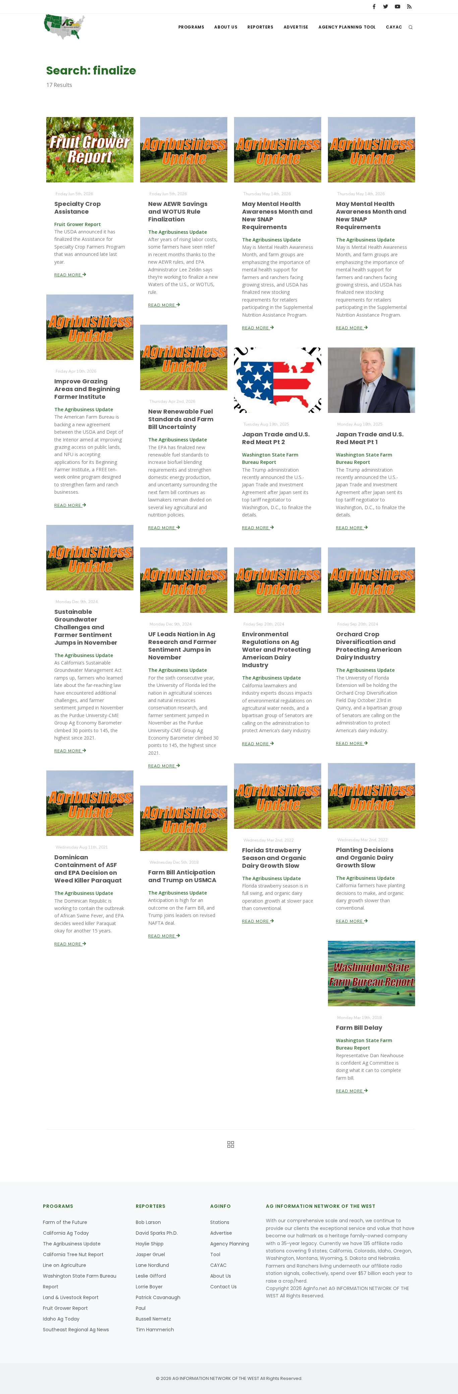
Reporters (260, 27)
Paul (141, 1308)
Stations (219, 1222)
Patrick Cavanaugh (158, 1297)
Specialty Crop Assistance (77, 208)
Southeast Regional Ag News (76, 1329)
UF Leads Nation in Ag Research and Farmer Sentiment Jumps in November (182, 645)
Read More (68, 275)
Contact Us (223, 1286)
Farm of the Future (65, 1222)
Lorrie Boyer (149, 1286)
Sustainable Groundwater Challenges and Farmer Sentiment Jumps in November (85, 627)
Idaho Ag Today (61, 1319)
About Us (225, 27)
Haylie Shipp (150, 1243)
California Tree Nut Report (73, 1254)
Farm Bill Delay (359, 1027)
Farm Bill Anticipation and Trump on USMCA (182, 876)
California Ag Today (66, 1233)
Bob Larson (148, 1222)
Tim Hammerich (155, 1329)
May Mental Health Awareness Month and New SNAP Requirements (277, 215)
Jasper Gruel (150, 1254)
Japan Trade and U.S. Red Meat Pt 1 (370, 438)
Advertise (296, 27)
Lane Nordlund (152, 1265)
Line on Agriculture (64, 1265)
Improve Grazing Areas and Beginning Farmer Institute (87, 389)
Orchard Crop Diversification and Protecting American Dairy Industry (369, 645)
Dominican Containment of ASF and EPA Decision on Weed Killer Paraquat (88, 868)
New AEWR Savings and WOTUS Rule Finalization (177, 211)
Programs (191, 27)
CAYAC (394, 27)
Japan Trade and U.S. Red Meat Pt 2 (276, 438)
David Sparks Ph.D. (157, 1233)
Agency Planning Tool (347, 27)
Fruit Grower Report (65, 1308)
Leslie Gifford (151, 1276)
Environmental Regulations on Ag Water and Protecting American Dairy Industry (276, 649)
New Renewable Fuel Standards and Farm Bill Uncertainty (181, 419)
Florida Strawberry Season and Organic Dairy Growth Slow (274, 858)
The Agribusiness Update (72, 1243)
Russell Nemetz (153, 1319)
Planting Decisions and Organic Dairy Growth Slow (365, 857)
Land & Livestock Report (71, 1297)
